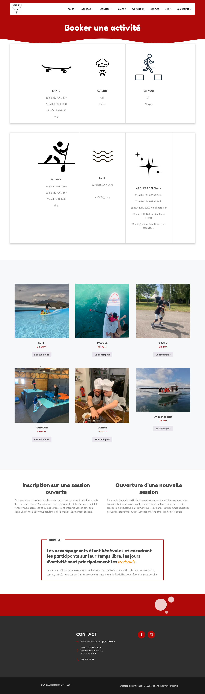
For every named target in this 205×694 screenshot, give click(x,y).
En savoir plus (41, 354)
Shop (168, 9)
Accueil (71, 9)
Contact (154, 9)
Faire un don (138, 9)
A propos (86, 9)
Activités (104, 9)
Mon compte (183, 9)
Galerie (122, 9)
